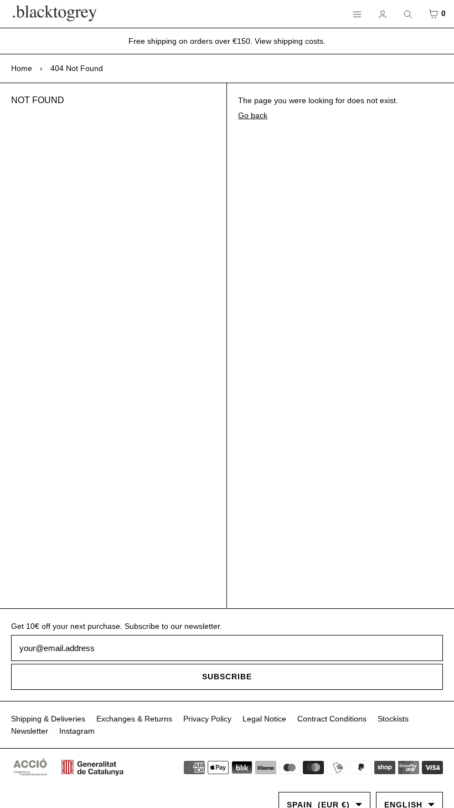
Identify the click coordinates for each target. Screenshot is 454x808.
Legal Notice (264, 718)
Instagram (77, 730)
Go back (252, 115)
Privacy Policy (207, 718)
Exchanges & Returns (134, 718)
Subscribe (227, 676)
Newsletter (29, 730)
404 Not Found (76, 68)
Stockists (393, 718)
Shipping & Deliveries (48, 718)
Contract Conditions (332, 718)
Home (21, 68)
